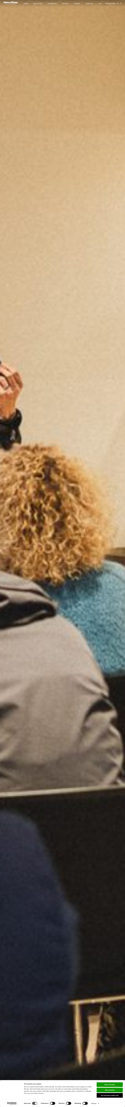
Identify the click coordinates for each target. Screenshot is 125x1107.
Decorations (52, 3)
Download (89, 3)
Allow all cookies (109, 1084)
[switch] (52, 1103)
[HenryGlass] (11, 3)
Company (77, 3)
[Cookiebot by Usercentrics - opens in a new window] (12, 1103)
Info (99, 3)
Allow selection (110, 1090)
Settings (94, 1103)
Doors (26, 3)
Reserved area (110, 3)
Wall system (38, 3)
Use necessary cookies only (110, 1095)
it (120, 3)
